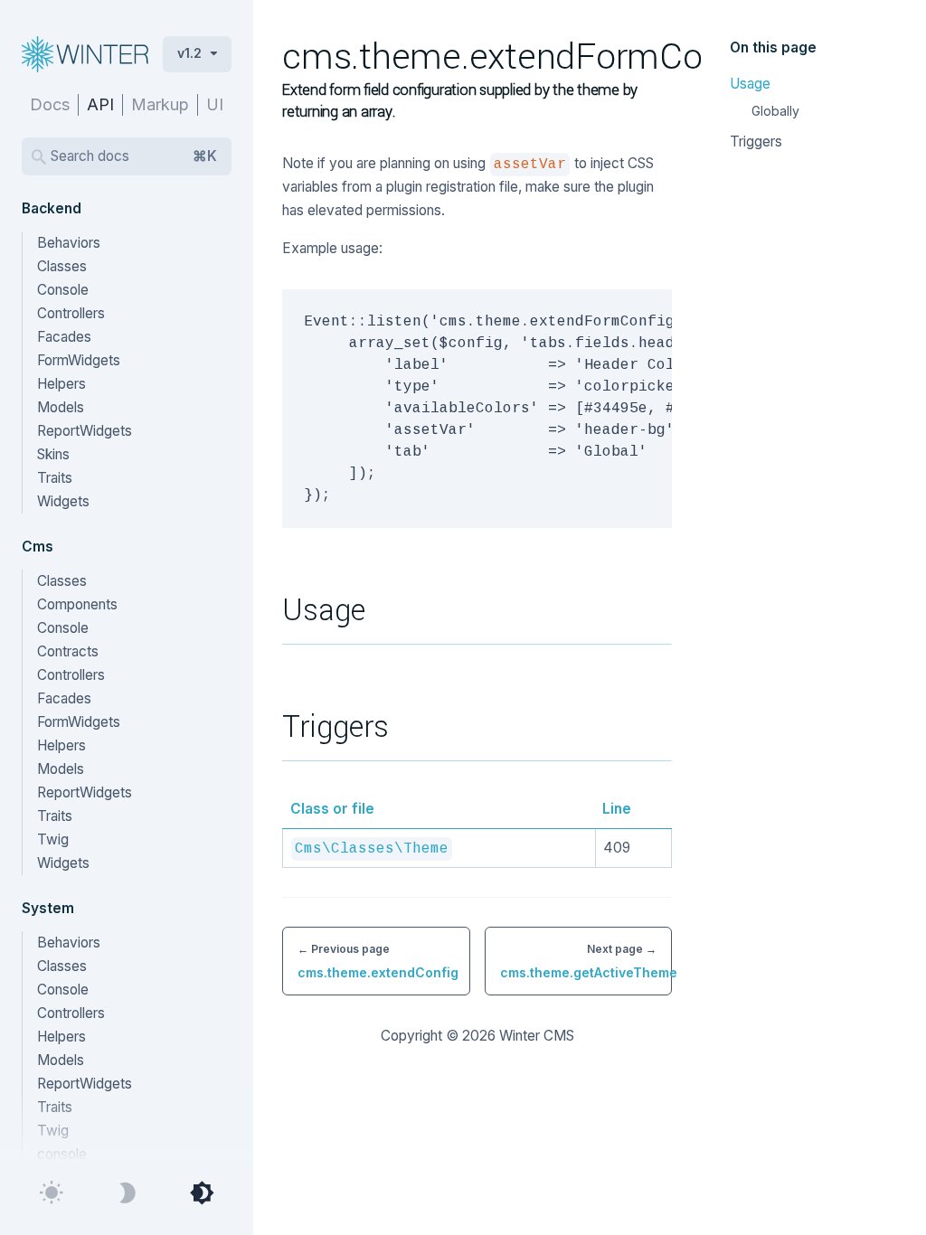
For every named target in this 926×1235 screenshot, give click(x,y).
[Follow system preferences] (201, 1193)
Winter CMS (536, 1035)
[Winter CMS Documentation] (89, 54)
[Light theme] (52, 1193)
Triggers (756, 141)
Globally (775, 110)
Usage (750, 83)
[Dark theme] (127, 1193)
